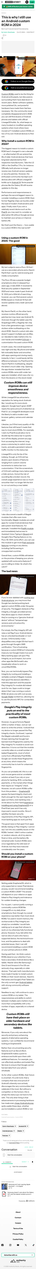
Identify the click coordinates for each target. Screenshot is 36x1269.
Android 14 (16, 182)
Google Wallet (7, 697)
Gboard (26, 534)
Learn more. (32, 10)
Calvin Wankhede (9, 32)
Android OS (23, 1126)
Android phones (8, 1131)
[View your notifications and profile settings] (32, 1162)
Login (32, 2)
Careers (18, 1223)
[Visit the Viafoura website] (30, 1201)
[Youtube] (18, 1245)
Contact (18, 1218)
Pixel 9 (4, 212)
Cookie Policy (18, 1239)
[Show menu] (2, 2)
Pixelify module (27, 528)
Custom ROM (19, 1117)
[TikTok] (33, 1245)
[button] (18, 2)
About (18, 1212)
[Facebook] (3, 1245)
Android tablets (25, 982)
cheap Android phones (24, 1103)
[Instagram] (10, 1245)
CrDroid (25, 340)
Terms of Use (18, 1228)
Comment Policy (14, 1143)
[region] (18, 1174)
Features (5, 1114)
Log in (26, 1147)
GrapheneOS (24, 791)
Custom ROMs (8, 94)
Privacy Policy (18, 1234)
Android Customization (8, 1117)
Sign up (31, 1147)
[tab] (7, 1162)
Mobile (4, 13)
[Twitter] (26, 1245)
